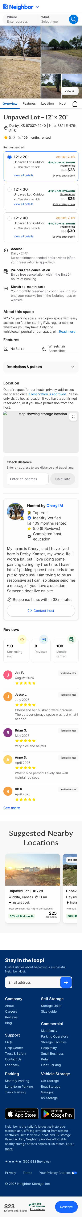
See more (11, 808)
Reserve (66, 1207)
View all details (23, 175)
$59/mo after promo (64, 236)
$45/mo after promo (64, 175)
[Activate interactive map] (41, 432)
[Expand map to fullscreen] (73, 417)
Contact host (43, 610)
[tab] (10, 103)
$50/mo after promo (64, 204)
